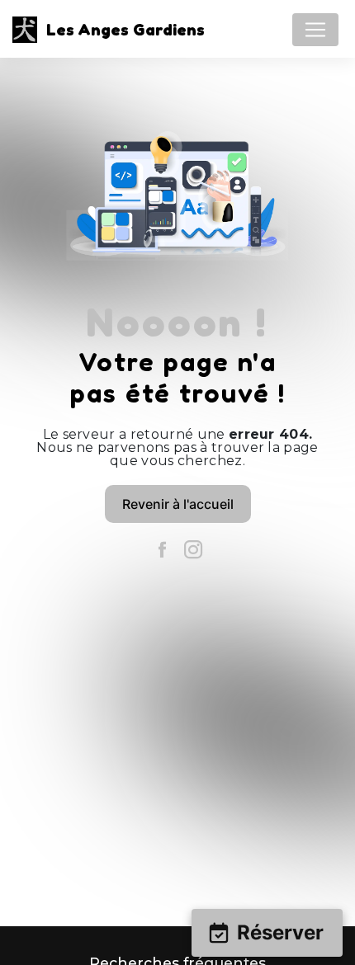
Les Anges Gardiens (121, 30)
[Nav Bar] (315, 29)
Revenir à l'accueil (178, 504)
